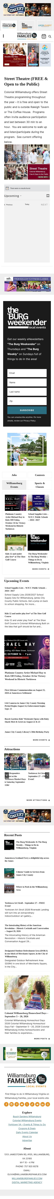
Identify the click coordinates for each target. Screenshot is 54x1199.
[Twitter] (27, 1104)
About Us (27, 1136)
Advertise (27, 1140)
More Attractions (37, 800)
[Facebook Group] (37, 1104)
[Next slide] (47, 775)
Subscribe (27, 410)
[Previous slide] (7, 775)
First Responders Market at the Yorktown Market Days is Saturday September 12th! (15, 779)
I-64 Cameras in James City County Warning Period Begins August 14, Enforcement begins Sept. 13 (25, 706)
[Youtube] (22, 1104)
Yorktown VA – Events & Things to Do (27, 1124)
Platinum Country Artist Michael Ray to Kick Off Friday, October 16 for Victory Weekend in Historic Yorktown (15, 521)
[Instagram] (11, 1104)
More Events (39, 569)
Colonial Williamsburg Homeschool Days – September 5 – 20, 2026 (26, 1015)
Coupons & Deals (27, 1128)
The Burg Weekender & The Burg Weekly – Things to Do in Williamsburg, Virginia (38, 558)
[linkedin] (42, 1104)
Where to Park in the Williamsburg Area (31, 888)
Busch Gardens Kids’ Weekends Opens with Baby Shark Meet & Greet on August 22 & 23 (27, 720)
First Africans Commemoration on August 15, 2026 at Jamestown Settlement (25, 691)
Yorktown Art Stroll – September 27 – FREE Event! (38, 776)
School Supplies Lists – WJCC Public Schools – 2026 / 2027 (38, 517)
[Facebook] (6, 1104)
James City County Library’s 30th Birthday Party (27, 732)
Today (27, 204)
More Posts (40, 1039)
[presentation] (15, 503)
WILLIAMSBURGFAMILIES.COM (27, 1178)
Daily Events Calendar (27, 1132)
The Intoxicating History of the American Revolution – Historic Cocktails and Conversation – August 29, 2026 (27, 928)
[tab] (14, 475)
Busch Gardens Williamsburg (27, 1116)
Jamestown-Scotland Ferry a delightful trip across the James (27, 859)
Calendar (44, 36)
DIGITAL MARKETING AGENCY (27, 1182)
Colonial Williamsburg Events (27, 1120)
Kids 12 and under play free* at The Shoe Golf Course (15, 557)
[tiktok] (32, 1104)
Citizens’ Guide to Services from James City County (30, 873)
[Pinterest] (16, 1104)
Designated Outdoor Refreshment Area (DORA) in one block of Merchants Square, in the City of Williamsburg (26, 954)
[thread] (47, 1104)
